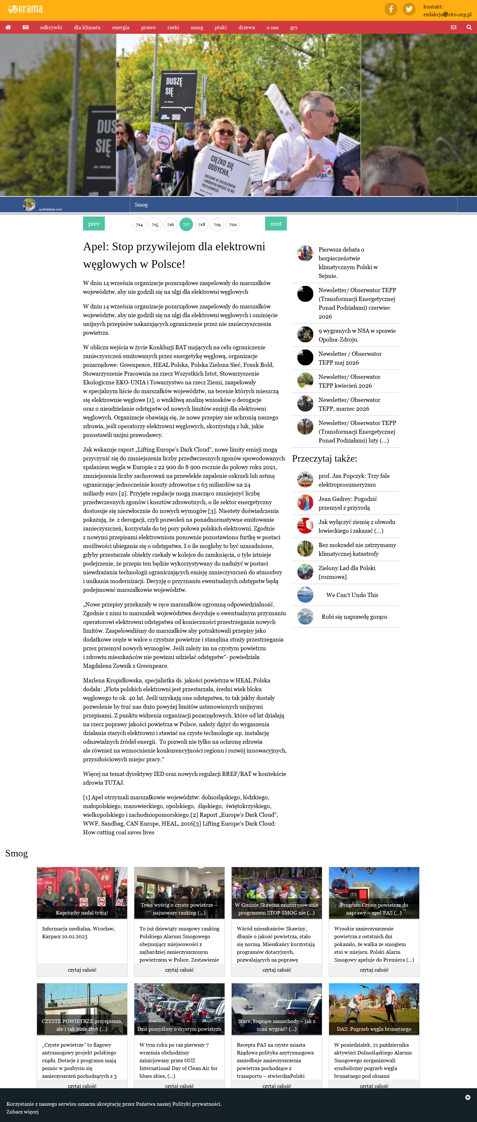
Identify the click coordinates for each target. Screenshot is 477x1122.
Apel (97, 797)
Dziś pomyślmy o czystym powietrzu (179, 1029)
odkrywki (51, 27)
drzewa (246, 27)
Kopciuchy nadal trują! (82, 913)
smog (197, 27)
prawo (148, 27)
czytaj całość (82, 970)
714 (139, 224)
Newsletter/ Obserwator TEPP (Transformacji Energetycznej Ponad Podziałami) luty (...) (357, 431)
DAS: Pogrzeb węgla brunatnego (374, 1029)
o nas (273, 27)
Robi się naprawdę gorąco (354, 616)
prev (94, 223)
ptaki (221, 27)
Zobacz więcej (22, 1112)
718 (201, 224)
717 (186, 224)
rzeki (173, 27)
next (276, 223)
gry (294, 27)
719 (217, 224)
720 (233, 224)
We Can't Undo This (352, 595)
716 (170, 224)
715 (155, 224)
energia (120, 27)
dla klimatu (87, 27)
